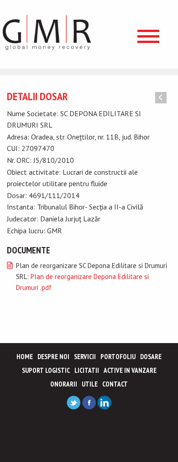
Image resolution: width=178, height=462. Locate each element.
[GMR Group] (46, 32)
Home (24, 356)
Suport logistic (46, 370)
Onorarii (63, 384)
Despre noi (53, 356)
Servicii (85, 356)
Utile (90, 384)
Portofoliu (118, 356)
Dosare (151, 356)
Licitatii (86, 370)
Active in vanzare (130, 370)
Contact (115, 384)
